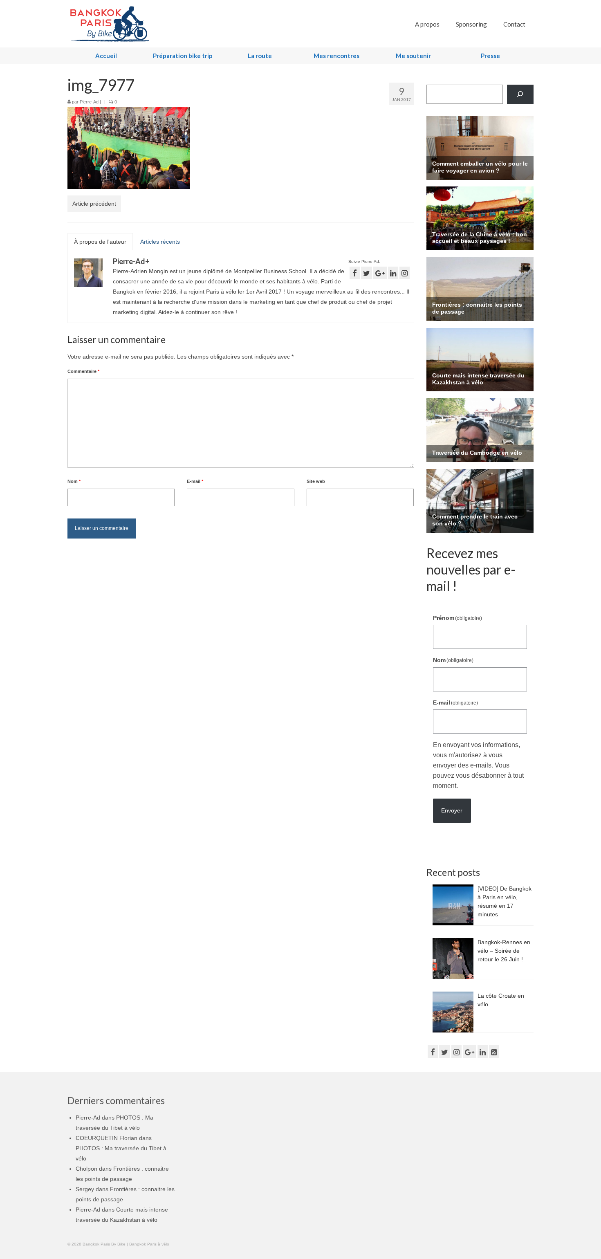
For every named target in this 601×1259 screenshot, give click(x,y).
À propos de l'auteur (100, 241)
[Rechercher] (520, 94)
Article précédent (94, 203)
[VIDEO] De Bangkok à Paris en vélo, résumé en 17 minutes (504, 901)
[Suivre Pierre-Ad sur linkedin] (393, 273)
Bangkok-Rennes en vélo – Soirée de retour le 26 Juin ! (504, 951)
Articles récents (160, 241)
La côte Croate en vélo (501, 1000)
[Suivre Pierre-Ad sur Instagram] (404, 273)
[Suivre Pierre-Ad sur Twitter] (366, 273)
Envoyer (451, 810)
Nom (74, 481)
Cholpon (86, 1168)
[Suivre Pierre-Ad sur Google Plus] (380, 273)
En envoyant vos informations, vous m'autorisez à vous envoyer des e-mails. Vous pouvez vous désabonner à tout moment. (478, 765)
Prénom (457, 618)
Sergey (85, 1189)
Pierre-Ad (89, 101)
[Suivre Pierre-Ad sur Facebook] (355, 273)
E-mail (195, 481)
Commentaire (83, 371)
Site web (316, 481)
